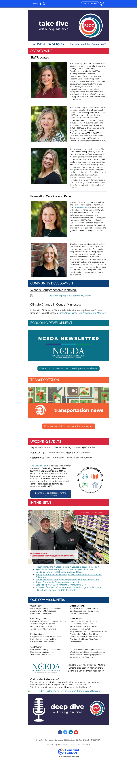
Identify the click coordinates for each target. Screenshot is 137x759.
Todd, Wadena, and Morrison (91, 313)
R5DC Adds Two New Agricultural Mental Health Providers (64, 569)
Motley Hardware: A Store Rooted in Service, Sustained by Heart (67, 567)
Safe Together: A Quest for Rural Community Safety (61, 584)
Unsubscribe (51, 744)
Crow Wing (70, 313)
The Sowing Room (39, 465)
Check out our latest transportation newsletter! (68, 426)
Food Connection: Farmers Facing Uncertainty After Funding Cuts (67, 579)
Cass (61, 313)
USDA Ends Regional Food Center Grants (56, 590)
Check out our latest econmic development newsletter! (68, 368)
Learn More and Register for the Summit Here (50, 494)
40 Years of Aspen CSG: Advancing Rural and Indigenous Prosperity (69, 587)
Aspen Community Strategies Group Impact (57, 582)
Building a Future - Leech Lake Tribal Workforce (59, 572)
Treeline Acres (81, 207)
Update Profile (62, 744)
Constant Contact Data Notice (79, 744)
